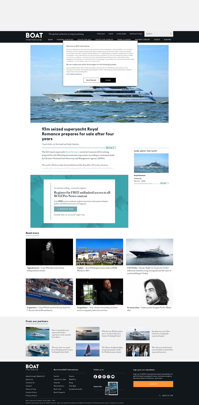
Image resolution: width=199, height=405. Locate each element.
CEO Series (132, 267)
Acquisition (82, 307)
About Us (29, 379)
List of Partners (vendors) (73, 74)
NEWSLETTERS (136, 34)
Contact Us (30, 383)
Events (71, 376)
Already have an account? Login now (69, 215)
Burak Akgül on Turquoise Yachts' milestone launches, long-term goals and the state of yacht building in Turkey (149, 270)
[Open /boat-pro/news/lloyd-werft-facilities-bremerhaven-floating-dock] (49, 292)
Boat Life (57, 389)
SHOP (110, 34)
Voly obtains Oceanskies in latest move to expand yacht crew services (97, 309)
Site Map (72, 386)
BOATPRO (167, 40)
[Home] (36, 37)
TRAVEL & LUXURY (124, 40)
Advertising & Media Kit (35, 376)
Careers (29, 386)
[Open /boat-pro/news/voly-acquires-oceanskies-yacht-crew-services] (99, 292)
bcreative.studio (75, 389)
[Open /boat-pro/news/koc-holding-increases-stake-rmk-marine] (99, 252)
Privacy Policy (31, 396)
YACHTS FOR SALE (84, 40)
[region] (100, 63)
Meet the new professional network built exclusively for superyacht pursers (162, 349)
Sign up (153, 384)
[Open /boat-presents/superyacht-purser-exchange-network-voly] (138, 349)
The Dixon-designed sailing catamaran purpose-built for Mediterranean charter (112, 349)
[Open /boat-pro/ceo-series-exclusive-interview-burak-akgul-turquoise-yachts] (149, 252)
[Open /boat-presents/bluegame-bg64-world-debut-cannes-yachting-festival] (88, 333)
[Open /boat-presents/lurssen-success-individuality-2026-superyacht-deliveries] (138, 333)
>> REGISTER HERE (65, 209)
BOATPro (72, 379)
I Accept (108, 80)
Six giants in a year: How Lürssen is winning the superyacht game (161, 333)
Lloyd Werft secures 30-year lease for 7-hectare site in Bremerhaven (48, 309)
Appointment (33, 267)
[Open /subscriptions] (109, 389)
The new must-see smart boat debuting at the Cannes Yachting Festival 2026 (62, 349)
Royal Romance (139, 175)
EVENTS (157, 40)
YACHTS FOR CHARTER (104, 40)
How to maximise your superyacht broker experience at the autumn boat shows (61, 333)
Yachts (56, 376)
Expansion (32, 307)
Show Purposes (91, 80)
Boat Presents (59, 392)
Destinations (59, 386)
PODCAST (101, 34)
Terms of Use (31, 389)
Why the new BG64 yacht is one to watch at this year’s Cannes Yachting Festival (112, 333)
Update (80, 267)
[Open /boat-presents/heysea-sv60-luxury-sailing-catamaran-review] (88, 349)
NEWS (50, 40)
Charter (57, 383)
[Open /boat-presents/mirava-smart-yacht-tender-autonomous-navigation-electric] (37, 349)
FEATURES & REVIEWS (65, 40)
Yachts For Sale (60, 379)
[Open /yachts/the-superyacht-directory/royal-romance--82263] (151, 163)
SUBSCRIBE (121, 34)
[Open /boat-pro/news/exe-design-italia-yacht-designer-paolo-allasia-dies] (149, 292)
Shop (71, 383)
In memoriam (133, 307)
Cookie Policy (31, 392)
